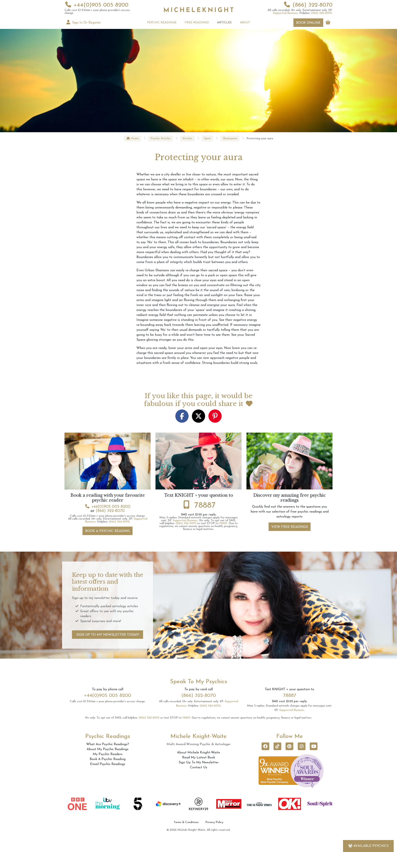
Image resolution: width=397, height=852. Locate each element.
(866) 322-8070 (312, 5)
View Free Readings (289, 527)
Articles (187, 138)
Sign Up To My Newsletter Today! (107, 635)
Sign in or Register (86, 22)
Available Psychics (371, 846)
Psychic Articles (161, 138)
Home (134, 138)
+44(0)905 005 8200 (101, 5)
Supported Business (285, 13)
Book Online (308, 23)
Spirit (207, 138)
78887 (205, 505)
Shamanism (230, 138)
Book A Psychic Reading (107, 531)
